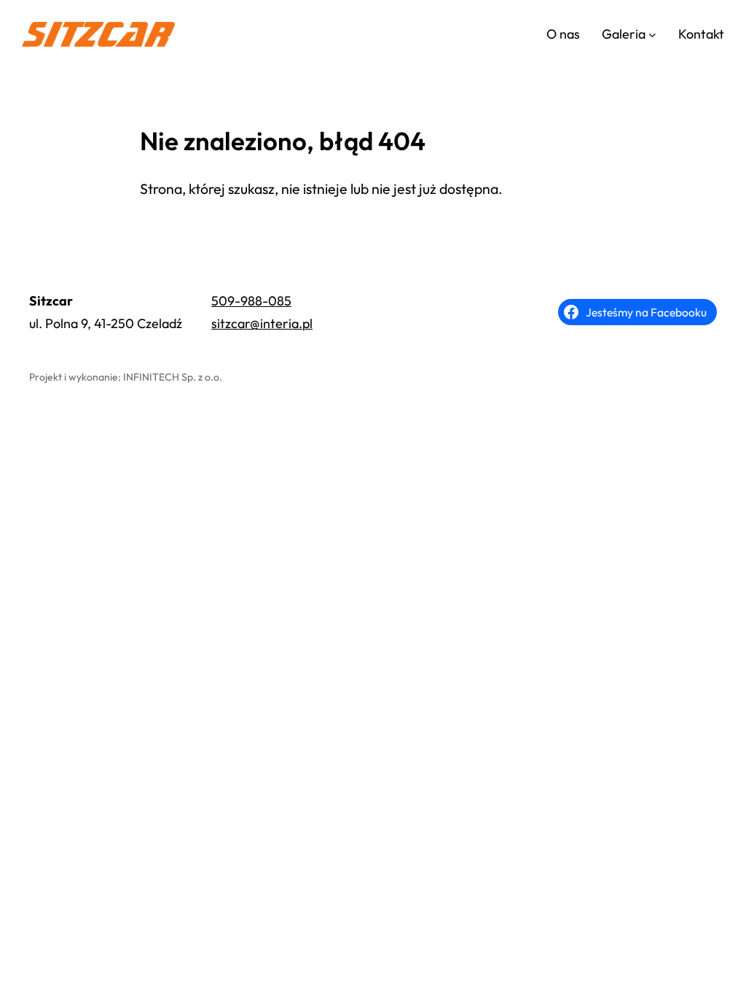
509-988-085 (251, 300)
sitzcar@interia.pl (262, 323)
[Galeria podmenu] (652, 35)
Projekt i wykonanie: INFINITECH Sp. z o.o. (125, 377)
